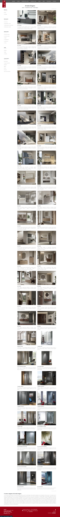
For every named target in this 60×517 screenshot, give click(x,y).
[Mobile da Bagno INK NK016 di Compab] (26, 178)
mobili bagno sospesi (7, 26)
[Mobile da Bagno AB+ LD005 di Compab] (46, 117)
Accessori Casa (33, 1)
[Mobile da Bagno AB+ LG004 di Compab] (46, 57)
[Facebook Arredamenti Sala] (55, 510)
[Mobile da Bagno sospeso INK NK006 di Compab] (26, 278)
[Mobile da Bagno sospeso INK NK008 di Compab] (26, 258)
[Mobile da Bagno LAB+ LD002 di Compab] (26, 158)
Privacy (1, 516)
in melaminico (6, 39)
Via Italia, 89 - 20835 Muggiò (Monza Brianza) (30, 510)
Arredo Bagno (35, 7)
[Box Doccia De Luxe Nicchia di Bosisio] (46, 478)
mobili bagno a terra (7, 23)
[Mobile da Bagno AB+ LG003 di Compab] (46, 77)
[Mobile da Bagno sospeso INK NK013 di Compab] (46, 198)
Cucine (18, 1)
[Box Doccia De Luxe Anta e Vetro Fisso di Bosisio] (26, 478)
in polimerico (6, 41)
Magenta (5, 64)
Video (44, 1)
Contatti (54, 1)
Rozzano (5, 69)
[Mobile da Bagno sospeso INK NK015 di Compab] (46, 178)
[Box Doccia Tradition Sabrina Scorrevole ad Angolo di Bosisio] (26, 378)
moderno (5, 53)
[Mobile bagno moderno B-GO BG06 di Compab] (26, 17)
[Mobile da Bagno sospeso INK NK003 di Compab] (26, 318)
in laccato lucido (6, 34)
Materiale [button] (6, 31)
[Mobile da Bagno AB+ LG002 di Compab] (46, 97)
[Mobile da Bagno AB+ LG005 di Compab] (26, 77)
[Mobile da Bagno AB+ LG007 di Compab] (26, 37)
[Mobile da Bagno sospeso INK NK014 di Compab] (26, 198)
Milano (5, 66)
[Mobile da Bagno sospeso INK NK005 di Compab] (46, 278)
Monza (5, 68)
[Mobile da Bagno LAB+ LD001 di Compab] (46, 158)
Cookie (4, 516)
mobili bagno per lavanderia (8, 25)
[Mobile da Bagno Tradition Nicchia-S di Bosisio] (26, 398)
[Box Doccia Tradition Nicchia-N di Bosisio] (46, 378)
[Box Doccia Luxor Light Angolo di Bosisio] (46, 358)
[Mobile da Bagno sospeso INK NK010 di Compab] (26, 238)
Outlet (39, 1)
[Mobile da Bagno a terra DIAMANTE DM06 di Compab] (26, 338)
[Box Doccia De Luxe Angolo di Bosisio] (46, 458)
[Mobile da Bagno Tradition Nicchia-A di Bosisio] (46, 398)
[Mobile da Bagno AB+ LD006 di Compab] (26, 117)
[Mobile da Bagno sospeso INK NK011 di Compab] (46, 218)
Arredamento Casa (25, 1)
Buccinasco (6, 61)
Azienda (13, 1)
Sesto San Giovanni (7, 71)
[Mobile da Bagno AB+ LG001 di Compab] (26, 97)
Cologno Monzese (7, 63)
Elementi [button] (6, 19)
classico (5, 50)
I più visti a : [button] (6, 58)
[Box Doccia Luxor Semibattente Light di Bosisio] (26, 358)
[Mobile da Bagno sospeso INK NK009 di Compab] (46, 238)
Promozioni (49, 1)
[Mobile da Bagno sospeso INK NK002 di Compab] (46, 298)
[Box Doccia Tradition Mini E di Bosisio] (26, 418)
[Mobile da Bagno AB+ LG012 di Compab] (46, 17)
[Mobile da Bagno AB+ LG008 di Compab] (46, 37)
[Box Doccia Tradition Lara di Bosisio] (46, 338)
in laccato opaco (7, 36)
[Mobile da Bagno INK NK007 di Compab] (46, 258)
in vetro (5, 42)
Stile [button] (5, 47)
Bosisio (5, 12)
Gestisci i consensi (9, 516)
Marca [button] (5, 9)
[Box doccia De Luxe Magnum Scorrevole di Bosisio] (26, 438)
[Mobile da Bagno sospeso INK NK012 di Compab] (26, 218)
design (5, 52)
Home (23, 7)
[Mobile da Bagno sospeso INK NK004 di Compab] (26, 298)
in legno (5, 37)
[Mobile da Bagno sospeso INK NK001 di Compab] (46, 318)
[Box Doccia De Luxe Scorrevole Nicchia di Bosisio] (46, 438)
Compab (5, 14)
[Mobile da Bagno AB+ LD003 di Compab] (46, 138)
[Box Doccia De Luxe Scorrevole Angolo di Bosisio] (26, 458)
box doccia (6, 21)
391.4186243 (31, 511)
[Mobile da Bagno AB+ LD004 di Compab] (26, 138)
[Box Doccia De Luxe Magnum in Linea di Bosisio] (46, 418)
